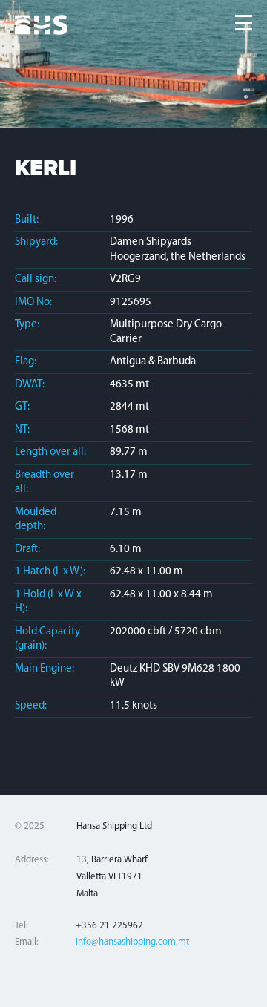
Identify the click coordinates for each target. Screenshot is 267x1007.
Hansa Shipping (41, 26)
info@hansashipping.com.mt (132, 942)
